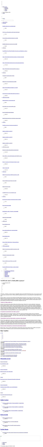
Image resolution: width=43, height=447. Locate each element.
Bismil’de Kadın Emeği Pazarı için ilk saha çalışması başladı (12, 118)
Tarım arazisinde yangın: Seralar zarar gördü (9, 180)
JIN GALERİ (7, 275)
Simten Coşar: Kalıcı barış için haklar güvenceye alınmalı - (14, 350)
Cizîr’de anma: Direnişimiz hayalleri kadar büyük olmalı (11, 32)
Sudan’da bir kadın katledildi (7, 217)
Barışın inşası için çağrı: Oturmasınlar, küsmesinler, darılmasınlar (10, 379)
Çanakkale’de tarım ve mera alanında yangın (9, 192)
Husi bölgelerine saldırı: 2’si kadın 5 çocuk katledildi (10, 211)
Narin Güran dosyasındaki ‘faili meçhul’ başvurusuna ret (11, 93)
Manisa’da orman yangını (6, 186)
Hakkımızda (5, 442)
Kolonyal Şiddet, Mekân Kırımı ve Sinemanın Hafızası (11, 242)
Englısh (6, 10)
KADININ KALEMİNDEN (9, 270)
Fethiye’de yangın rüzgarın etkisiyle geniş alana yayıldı (11, 174)
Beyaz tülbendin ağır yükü (4, 363)
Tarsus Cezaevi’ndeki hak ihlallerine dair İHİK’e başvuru (12, 349)
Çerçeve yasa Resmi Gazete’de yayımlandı (10, 356)
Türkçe (6, 9)
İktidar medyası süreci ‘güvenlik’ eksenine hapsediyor (11, 425)
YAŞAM (6, 273)
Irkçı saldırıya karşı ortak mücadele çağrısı (9, 106)
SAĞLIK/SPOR (7, 271)
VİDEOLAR (7, 276)
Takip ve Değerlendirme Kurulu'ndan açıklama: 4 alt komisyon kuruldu (14, 343)
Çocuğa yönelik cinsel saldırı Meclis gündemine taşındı (12, 352)
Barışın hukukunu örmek (6, 224)
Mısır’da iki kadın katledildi (7, 205)
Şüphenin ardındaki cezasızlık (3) (7, 137)
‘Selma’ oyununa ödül (6, 167)
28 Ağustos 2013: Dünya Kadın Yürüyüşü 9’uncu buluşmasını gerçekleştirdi (15, 432)
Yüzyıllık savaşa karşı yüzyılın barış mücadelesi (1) (10, 125)
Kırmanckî (6, 8)
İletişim (4, 444)
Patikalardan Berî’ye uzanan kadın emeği (9, 100)
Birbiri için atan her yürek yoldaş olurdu (6, 371)
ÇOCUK (6, 274)
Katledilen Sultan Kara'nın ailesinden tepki (9, 26)
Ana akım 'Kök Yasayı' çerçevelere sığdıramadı (10, 421)
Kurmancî (6, 7)
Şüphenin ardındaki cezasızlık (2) (7, 143)
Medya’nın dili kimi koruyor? (7, 417)
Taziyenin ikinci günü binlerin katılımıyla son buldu (10, 38)
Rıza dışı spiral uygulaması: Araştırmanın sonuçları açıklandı (12, 199)
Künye (4, 443)
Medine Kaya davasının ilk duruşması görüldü (9, 81)
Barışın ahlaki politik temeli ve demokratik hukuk (10, 230)
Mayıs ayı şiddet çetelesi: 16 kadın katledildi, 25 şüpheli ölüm (13, 410)
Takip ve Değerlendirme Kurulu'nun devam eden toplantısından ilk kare (13, 62)
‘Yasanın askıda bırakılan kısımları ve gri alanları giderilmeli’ (13, 347)
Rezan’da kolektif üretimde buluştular (8, 112)
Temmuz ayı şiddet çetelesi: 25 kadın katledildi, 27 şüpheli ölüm (13, 403)
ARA (13, 278)
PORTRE (6, 272)
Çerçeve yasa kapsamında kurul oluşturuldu (10, 355)
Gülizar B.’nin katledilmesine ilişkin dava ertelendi (10, 87)
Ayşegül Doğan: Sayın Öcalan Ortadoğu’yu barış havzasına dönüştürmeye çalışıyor (16, 341)
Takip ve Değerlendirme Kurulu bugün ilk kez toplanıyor (11, 68)
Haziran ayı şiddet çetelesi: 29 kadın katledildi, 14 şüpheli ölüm (13, 406)
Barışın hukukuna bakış (6, 236)
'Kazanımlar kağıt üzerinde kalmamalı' (6, 394)
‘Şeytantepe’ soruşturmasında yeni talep (8, 75)
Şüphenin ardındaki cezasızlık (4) (7, 131)
